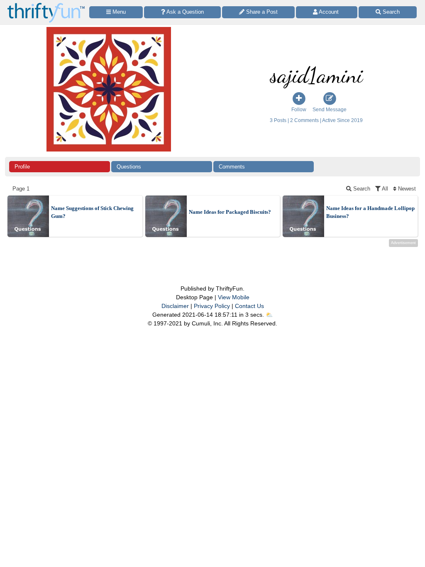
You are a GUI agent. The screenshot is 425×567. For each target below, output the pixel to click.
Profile (22, 167)
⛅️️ (269, 314)
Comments (232, 167)
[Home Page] (46, 4)
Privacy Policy (212, 306)
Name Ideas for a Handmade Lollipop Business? (370, 212)
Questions (129, 167)
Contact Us (249, 306)
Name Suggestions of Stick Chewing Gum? (92, 212)
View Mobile (233, 297)
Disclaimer (175, 306)
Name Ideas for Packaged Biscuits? (230, 212)
